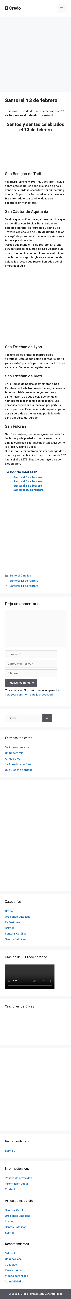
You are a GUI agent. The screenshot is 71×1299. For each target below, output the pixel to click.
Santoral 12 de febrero (23, 580)
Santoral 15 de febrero (28, 489)
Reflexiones (12, 922)
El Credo (13, 8)
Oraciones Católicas (17, 916)
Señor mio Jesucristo (18, 747)
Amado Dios (12, 758)
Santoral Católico (20, 575)
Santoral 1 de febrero (27, 485)
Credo (9, 911)
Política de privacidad (18, 1178)
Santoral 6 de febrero (27, 481)
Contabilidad (13, 1281)
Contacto (11, 1189)
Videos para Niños (16, 1275)
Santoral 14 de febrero (23, 585)
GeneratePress (53, 1293)
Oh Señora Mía (14, 753)
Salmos (10, 928)
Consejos (11, 1264)
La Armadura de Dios (18, 764)
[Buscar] (47, 718)
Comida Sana (13, 1259)
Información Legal (16, 1183)
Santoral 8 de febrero (27, 477)
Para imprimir (13, 1270)
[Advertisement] (35, 55)
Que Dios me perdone (19, 769)
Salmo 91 (11, 1150)
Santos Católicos (15, 939)
